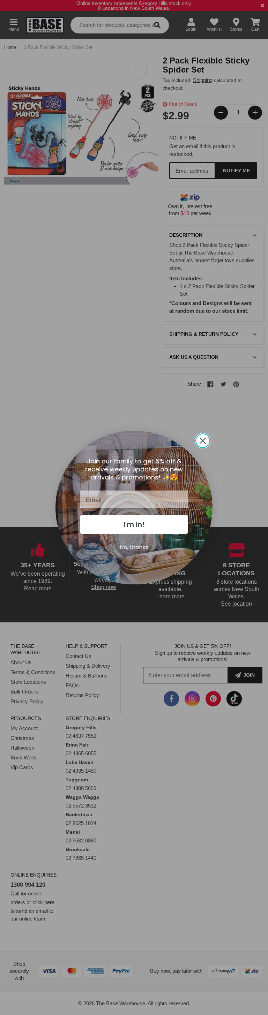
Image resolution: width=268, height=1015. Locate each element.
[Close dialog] (203, 441)
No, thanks (134, 547)
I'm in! (134, 524)
